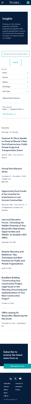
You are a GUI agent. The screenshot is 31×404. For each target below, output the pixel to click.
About (6, 389)
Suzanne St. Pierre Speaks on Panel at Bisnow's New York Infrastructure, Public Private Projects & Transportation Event (14, 144)
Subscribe (7, 383)
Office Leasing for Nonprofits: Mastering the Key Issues (14, 315)
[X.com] (16, 379)
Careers (6, 386)
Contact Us (19, 383)
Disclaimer (19, 386)
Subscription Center (17, 366)
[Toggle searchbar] (28, 2)
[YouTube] (20, 379)
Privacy (18, 389)
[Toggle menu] (2, 2)
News (5, 393)
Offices (6, 396)
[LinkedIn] (11, 379)
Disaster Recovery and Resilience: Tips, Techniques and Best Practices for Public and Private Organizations (13, 257)
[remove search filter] (8, 109)
